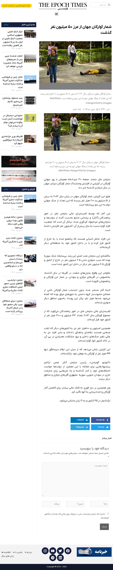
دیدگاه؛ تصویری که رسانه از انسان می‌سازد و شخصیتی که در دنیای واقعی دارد (13, 262)
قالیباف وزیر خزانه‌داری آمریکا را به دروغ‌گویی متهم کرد (12, 140)
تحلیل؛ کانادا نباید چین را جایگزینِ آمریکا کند (13, 242)
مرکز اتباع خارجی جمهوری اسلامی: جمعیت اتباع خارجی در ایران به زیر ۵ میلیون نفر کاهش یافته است (12, 38)
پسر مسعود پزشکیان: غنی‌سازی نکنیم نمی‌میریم (12, 102)
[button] (56, 14)
